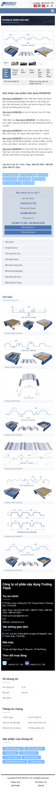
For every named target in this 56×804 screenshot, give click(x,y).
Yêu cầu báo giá (28, 232)
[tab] (6, 73)
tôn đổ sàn (43, 175)
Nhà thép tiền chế (13, 277)
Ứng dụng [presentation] (31, 71)
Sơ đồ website (34, 717)
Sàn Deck (9, 242)
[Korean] (47, 5)
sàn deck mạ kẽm (28, 175)
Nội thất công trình (13, 265)
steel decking (24, 179)
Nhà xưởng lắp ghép (14, 271)
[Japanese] (52, 5)
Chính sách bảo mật (37, 722)
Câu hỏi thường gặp (11, 722)
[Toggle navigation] (52, 11)
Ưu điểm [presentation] (23, 71)
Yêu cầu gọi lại (28, 227)
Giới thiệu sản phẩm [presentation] (6, 73)
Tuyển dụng (7, 717)
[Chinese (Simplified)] (43, 5)
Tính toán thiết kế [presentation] (11, 81)
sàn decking (28, 183)
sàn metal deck (10, 179)
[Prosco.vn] (8, 4)
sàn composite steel (12, 183)
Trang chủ (15, 782)
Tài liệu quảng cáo (36, 728)
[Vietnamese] (35, 5)
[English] (39, 5)
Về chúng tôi (8, 687)
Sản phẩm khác (11, 259)
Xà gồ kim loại (11, 248)
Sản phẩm (6, 698)
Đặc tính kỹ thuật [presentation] (49, 73)
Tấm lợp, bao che (12, 253)
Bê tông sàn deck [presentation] (40, 73)
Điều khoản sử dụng (11, 728)
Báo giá (5, 692)
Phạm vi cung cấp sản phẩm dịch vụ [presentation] (38, 82)
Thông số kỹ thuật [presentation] (15, 72)
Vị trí (23, 687)
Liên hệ (24, 692)
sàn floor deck (38, 179)
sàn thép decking (10, 175)
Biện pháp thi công (13, 283)
